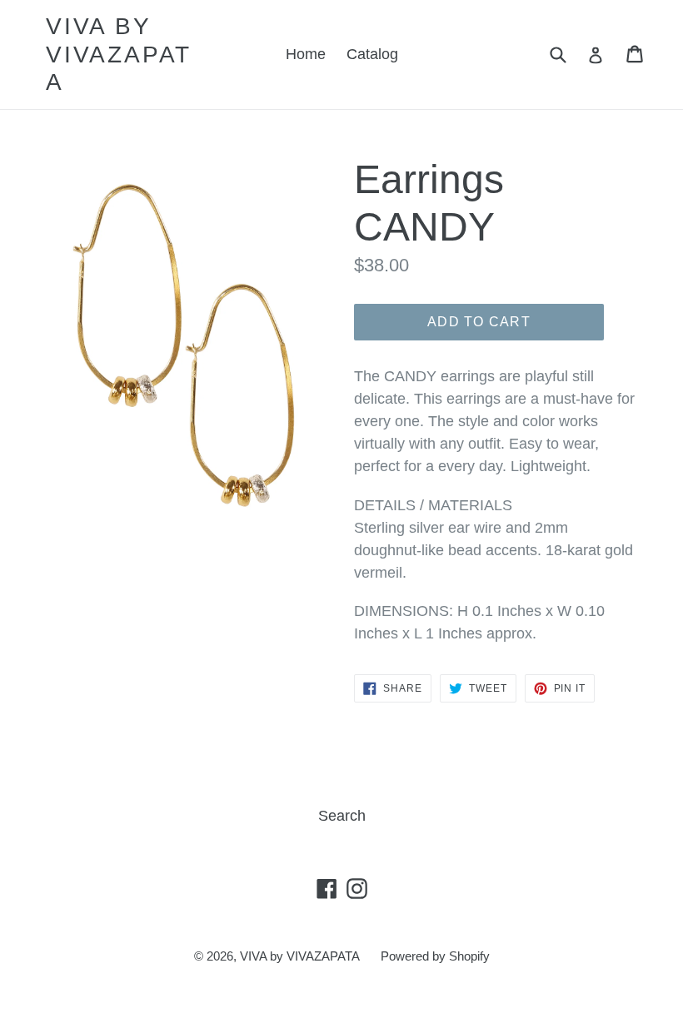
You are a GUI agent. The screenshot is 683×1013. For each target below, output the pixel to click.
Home (306, 54)
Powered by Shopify (435, 956)
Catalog (372, 54)
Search (342, 815)
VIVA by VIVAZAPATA (119, 54)
